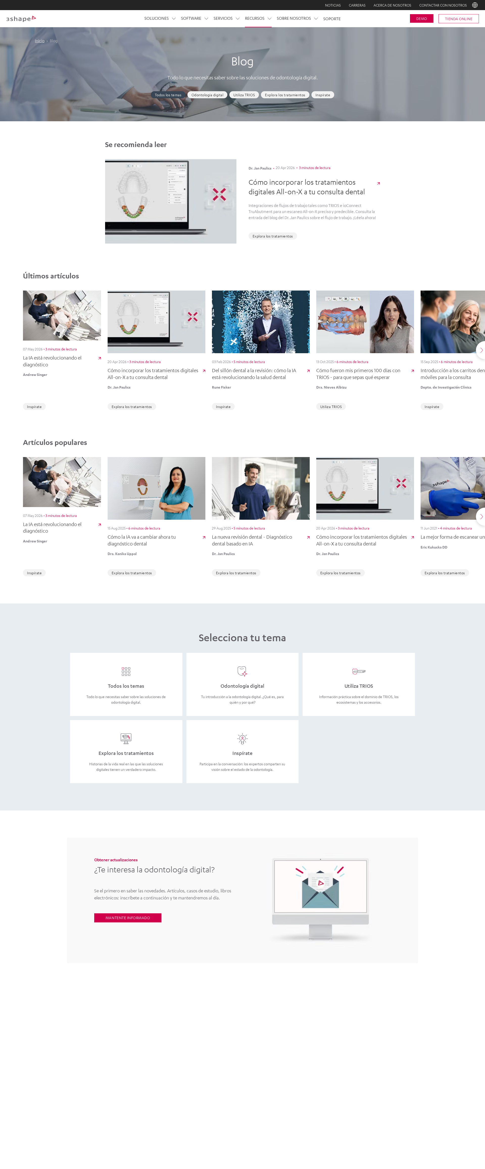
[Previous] (4, 350)
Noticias (333, 5)
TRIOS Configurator (335, 1036)
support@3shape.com (318, 1115)
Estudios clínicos (273, 1036)
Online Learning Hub (211, 1028)
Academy (211, 1019)
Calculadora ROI (335, 1019)
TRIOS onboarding (335, 1045)
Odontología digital (207, 94)
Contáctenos (149, 1019)
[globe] (475, 5)
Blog (273, 1019)
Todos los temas (168, 94)
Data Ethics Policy (223, 1115)
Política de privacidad (159, 1115)
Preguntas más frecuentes (150, 1045)
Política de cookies (192, 1115)
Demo (421, 18)
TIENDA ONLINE (458, 18)
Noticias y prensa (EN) (149, 1036)
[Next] (480, 350)
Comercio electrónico (335, 1028)
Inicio (39, 40)
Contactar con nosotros (443, 5)
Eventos (211, 1045)
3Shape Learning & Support (211, 1036)
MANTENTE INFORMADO (128, 917)
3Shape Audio (150, 1054)
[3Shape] (21, 18)
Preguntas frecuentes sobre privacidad (268, 1115)
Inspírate (323, 94)
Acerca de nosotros (392, 5)
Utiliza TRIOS (244, 94)
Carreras (357, 5)
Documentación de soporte (273, 1045)
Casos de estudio (273, 1028)
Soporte (332, 18)
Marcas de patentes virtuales (360, 1115)
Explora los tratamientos (285, 94)
